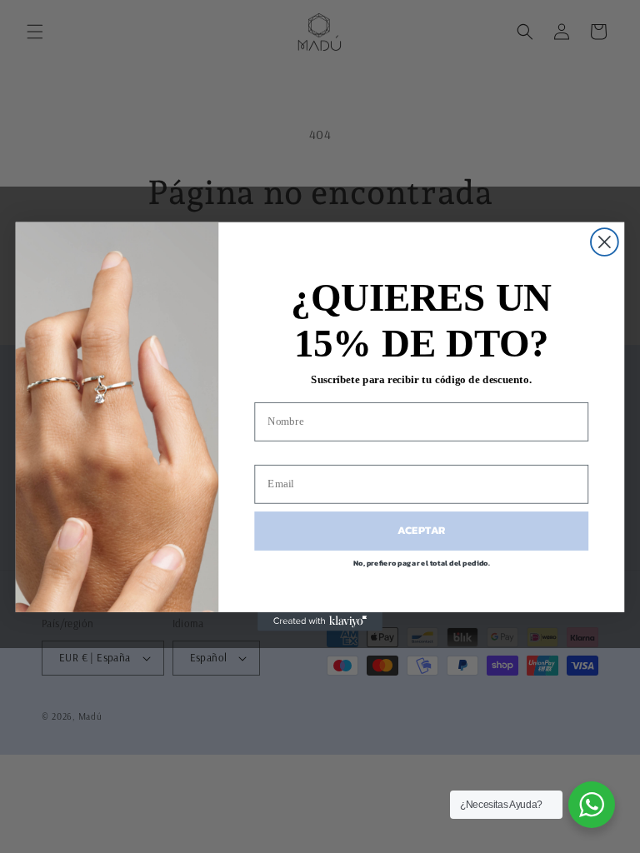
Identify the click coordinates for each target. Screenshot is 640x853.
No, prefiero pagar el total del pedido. (421, 562)
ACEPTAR (421, 530)
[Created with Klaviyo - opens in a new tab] (320, 621)
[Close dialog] (604, 242)
